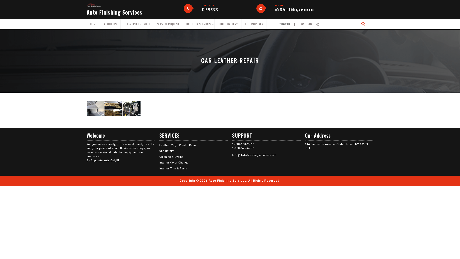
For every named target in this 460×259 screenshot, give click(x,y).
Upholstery (166, 151)
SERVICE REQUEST (168, 24)
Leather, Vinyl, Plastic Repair (178, 145)
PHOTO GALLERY (228, 24)
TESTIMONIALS (254, 24)
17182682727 (210, 9)
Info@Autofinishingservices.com (294, 9)
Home (93, 24)
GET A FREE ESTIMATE (137, 24)
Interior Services (198, 24)
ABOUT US (110, 24)
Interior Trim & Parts (173, 168)
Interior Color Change (173, 162)
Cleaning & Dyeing (171, 156)
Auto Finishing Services (114, 12)
